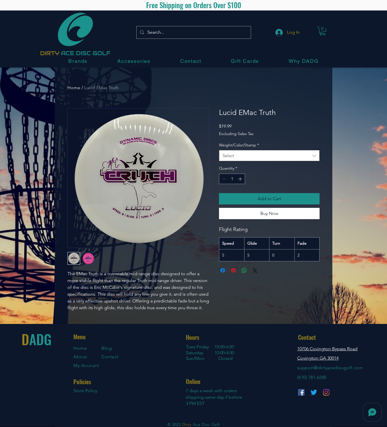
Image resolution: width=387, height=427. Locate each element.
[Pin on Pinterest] (233, 270)
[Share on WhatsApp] (244, 270)
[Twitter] (314, 392)
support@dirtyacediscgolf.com (330, 367)
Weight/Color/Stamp (239, 145)
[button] (78, 61)
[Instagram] (326, 392)
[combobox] (269, 155)
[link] (322, 31)
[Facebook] (301, 392)
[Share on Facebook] (222, 270)
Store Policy (85, 390)
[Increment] (240, 179)
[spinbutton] (232, 179)
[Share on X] (255, 270)
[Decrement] (223, 179)
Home (73, 87)
